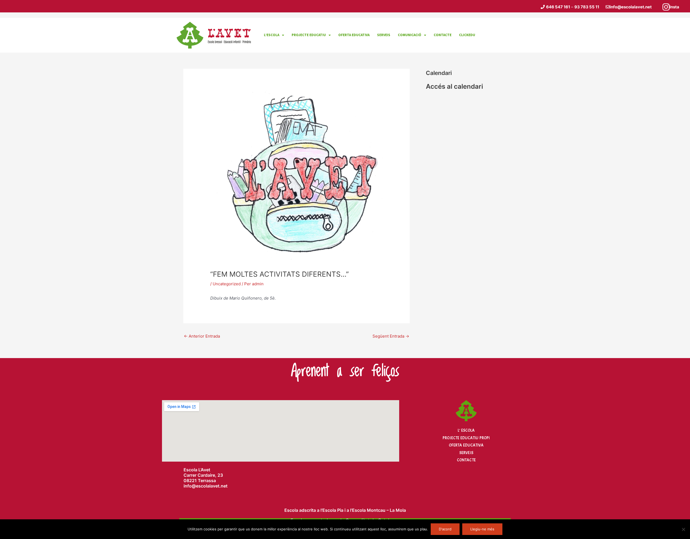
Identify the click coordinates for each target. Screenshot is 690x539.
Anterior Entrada (202, 336)
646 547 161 (558, 6)
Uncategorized (227, 283)
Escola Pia (332, 510)
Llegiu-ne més (482, 529)
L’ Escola (466, 430)
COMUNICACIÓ (409, 35)
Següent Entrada (390, 336)
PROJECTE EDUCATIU (309, 35)
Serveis (466, 452)
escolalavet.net (211, 486)
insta (674, 6)
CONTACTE (442, 35)
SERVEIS (383, 35)
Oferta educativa (354, 35)
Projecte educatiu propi (466, 438)
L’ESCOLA (271, 35)
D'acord (445, 529)
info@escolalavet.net (631, 6)
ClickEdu (467, 35)
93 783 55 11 (586, 6)
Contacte (466, 460)
